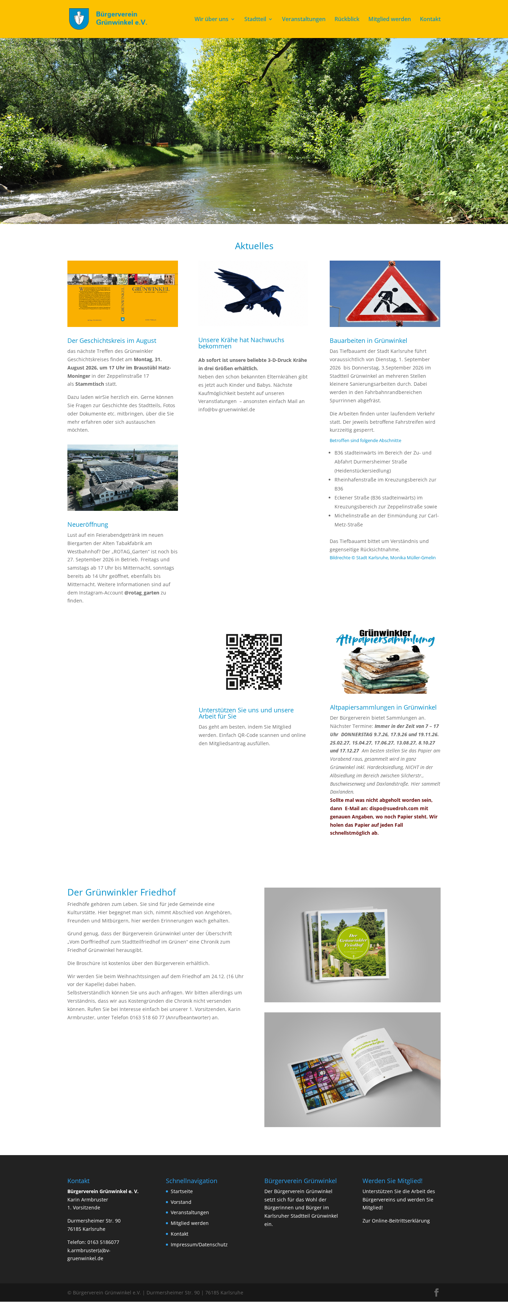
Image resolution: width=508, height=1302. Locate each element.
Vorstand (181, 1202)
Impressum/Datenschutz (199, 1244)
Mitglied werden (389, 20)
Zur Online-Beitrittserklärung (396, 1220)
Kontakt (430, 20)
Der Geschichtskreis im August (111, 340)
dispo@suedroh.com (393, 808)
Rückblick (347, 20)
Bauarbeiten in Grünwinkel (368, 340)
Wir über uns (211, 20)
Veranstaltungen (304, 20)
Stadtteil (255, 20)
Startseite (182, 1191)
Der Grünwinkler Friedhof (121, 892)
